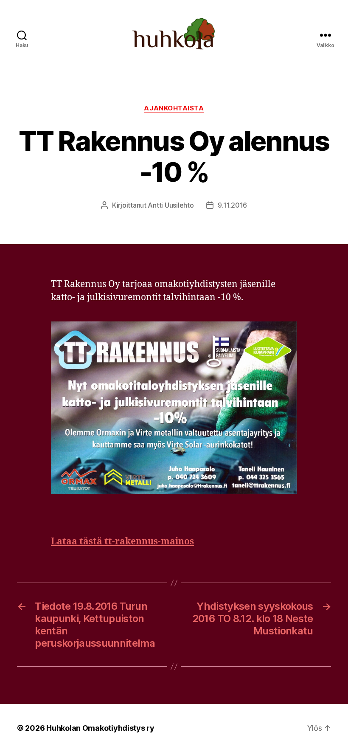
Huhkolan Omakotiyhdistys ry (100, 728)
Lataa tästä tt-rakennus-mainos (122, 541)
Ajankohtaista (174, 108)
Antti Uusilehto (171, 205)
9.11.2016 (232, 205)
